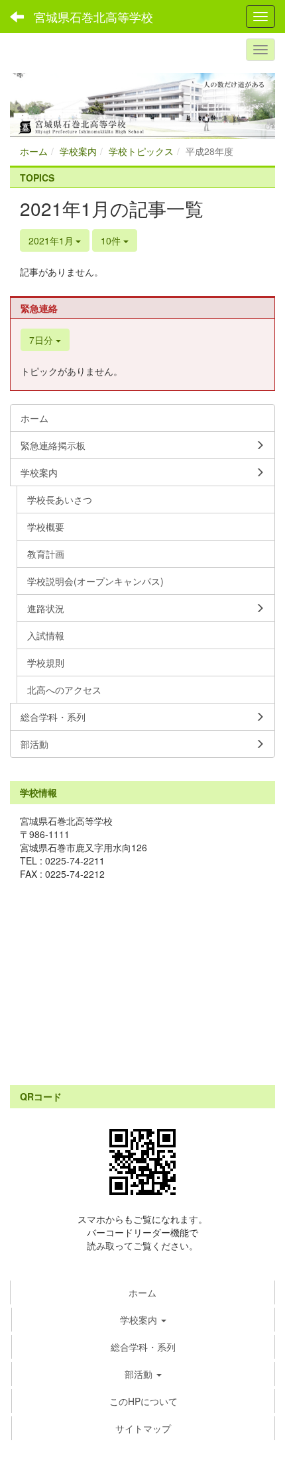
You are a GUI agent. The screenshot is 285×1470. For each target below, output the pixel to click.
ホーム (34, 151)
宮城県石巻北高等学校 (93, 16)
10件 (112, 240)
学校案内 (78, 151)
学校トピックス (141, 151)
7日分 (42, 339)
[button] (143, 1320)
